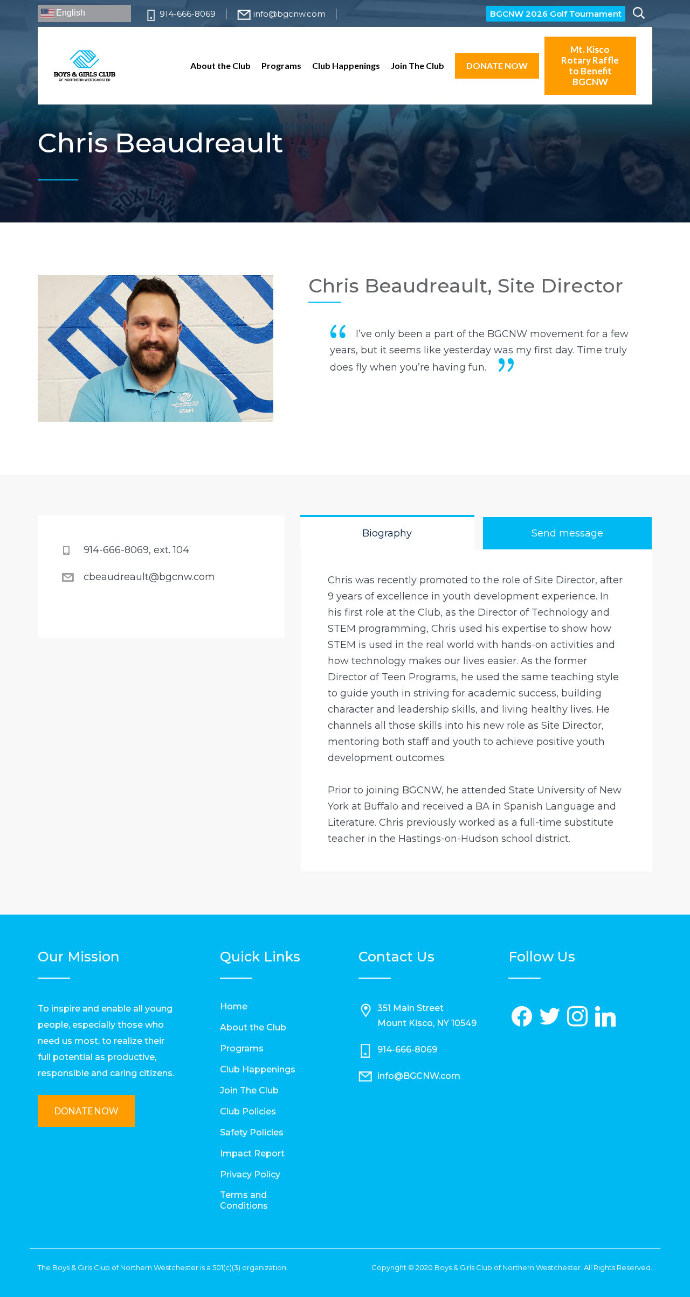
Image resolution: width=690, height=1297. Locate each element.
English (69, 12)
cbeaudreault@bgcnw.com (149, 577)
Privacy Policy (250, 1174)
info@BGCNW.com (418, 1076)
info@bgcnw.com (289, 14)
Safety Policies (252, 1132)
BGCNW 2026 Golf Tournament (556, 14)
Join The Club (417, 65)
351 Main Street (410, 1008)
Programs (281, 65)
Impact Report (252, 1153)
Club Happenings (346, 65)
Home (233, 1006)
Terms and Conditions (244, 1200)
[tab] (387, 533)
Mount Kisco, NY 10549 (427, 1023)
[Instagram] (578, 1017)
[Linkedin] (605, 1017)
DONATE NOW (497, 65)
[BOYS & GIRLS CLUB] (84, 65)
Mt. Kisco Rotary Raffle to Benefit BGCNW (590, 65)
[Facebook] (522, 1017)
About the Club (220, 65)
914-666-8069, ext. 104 (136, 550)
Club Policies (248, 1111)
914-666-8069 (188, 14)
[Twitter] (550, 1017)
